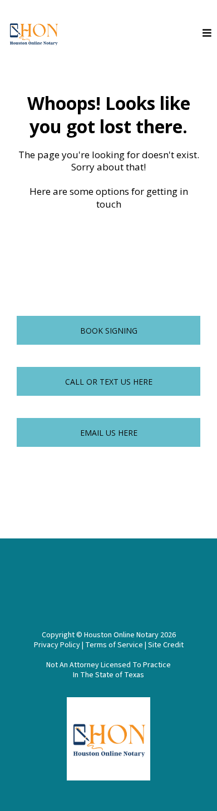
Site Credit (166, 645)
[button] (207, 33)
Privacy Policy (58, 645)
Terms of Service (114, 645)
